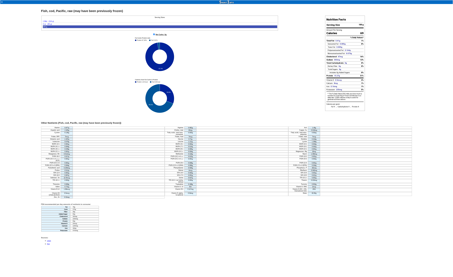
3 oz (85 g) (47, 24)
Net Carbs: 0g (161, 34)
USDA (49, 241)
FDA (48, 244)
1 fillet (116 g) (48, 21)
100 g (45, 27)
